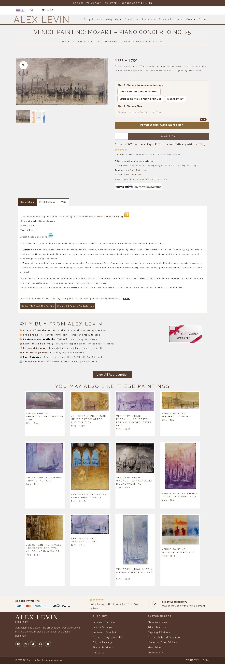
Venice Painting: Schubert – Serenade (178, 550)
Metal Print (175, 99)
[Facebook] (18, 644)
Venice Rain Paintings (134, 170)
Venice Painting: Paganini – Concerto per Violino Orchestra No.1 (134, 420)
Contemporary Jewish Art (107, 637)
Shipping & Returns (159, 632)
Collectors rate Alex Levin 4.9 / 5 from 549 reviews (114, 604)
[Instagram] (26, 644)
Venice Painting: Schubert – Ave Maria (178, 415)
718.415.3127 (192, 660)
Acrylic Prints (155, 652)
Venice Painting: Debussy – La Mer (84, 540)
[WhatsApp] (40, 644)
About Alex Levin (157, 622)
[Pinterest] (33, 644)
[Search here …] (32, 10)
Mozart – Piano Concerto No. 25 (104, 216)
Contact (206, 660)
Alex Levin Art (132, 174)
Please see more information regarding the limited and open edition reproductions (75, 298)
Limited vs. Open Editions (162, 642)
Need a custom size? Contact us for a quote (141, 180)
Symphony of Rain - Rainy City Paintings (173, 165)
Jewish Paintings (102, 627)
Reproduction (86, 41)
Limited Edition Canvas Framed (141, 99)
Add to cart (170, 136)
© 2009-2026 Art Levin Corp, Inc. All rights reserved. (39, 660)
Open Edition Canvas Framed (139, 91)
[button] (23, 65)
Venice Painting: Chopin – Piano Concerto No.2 (180, 495)
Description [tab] (27, 202)
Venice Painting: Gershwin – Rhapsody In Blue (44, 416)
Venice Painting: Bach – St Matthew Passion (89, 496)
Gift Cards (98, 652)
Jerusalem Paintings (104, 622)
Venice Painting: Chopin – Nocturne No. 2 (44, 479)
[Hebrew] (22, 10)
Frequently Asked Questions (164, 637)
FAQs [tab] (63, 202)
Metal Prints (154, 647)
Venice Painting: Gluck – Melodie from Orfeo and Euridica (89, 419)
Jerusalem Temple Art (105, 632)
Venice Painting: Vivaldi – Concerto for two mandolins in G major (44, 548)
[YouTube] (48, 644)
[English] (18, 10)
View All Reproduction (112, 374)
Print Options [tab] (47, 202)
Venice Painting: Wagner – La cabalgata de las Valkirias (134, 480)
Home (65, 41)
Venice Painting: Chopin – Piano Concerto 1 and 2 (134, 572)
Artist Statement (157, 627)
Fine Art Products (103, 647)
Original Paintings (102, 642)
